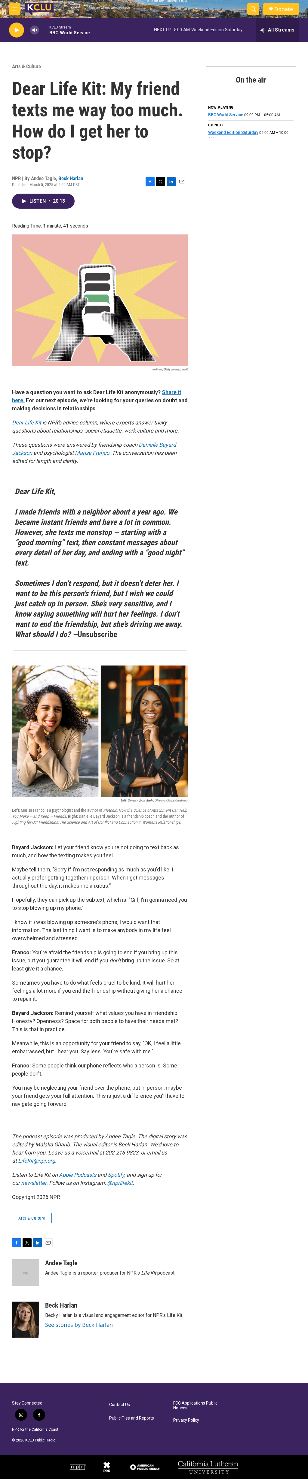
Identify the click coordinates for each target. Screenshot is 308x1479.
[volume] (34, 30)
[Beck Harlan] (25, 1320)
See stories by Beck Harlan (79, 1324)
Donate (283, 9)
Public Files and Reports (131, 1418)
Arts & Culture (26, 66)
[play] (16, 30)
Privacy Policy (186, 1420)
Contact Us (119, 1404)
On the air (251, 79)
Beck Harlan (70, 178)
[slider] (44, 30)
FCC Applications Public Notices (195, 1405)
